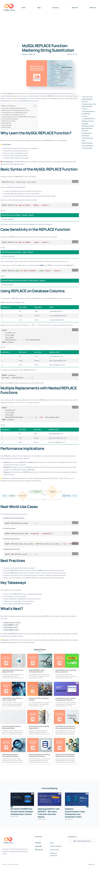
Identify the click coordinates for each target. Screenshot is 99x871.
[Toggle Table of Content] (34, 105)
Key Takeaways (7, 125)
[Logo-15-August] (9, 2)
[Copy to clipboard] (73, 181)
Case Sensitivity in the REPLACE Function (15, 112)
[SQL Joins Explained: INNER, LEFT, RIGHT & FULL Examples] (22, 800)
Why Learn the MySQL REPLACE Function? (14, 108)
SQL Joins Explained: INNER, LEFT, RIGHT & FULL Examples (22, 814)
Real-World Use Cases (8, 121)
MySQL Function (11, 625)
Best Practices (7, 123)
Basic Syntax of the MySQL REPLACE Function (16, 110)
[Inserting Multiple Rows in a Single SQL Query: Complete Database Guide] (76, 799)
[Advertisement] (49, 27)
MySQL (30, 54)
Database (24, 54)
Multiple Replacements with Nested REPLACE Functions (19, 117)
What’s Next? (7, 127)
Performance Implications (10, 119)
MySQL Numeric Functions (12, 622)
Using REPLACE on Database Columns (14, 114)
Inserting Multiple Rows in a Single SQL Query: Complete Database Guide (76, 811)
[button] (12, 807)
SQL (34, 54)
